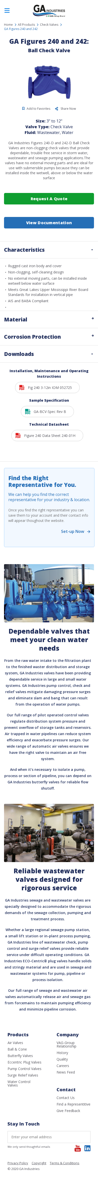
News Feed (66, 1072)
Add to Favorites (38, 108)
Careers (63, 1065)
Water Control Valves (19, 1083)
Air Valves (15, 1042)
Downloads (19, 353)
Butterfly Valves (20, 1055)
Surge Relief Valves (23, 1075)
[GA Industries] (49, 16)
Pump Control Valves (24, 1068)
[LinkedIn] (87, 1148)
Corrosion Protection (32, 336)
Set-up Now (72, 531)
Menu (7, 10)
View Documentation (49, 222)
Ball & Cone (17, 1049)
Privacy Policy (18, 1163)
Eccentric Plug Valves (24, 1062)
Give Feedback (68, 1110)
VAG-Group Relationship (66, 1044)
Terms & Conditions (64, 1163)
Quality (62, 1059)
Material (15, 319)
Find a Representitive (73, 1104)
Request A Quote (49, 198)
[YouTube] (78, 1148)
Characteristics (24, 249)
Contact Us (66, 1097)
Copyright (39, 1163)
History (62, 1052)
